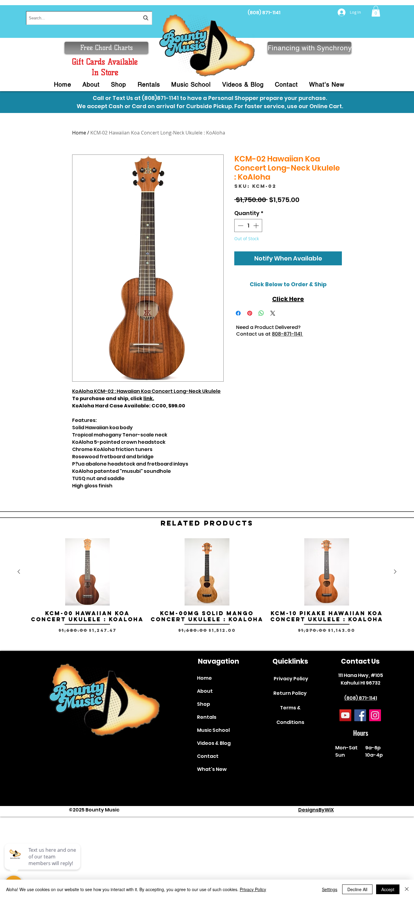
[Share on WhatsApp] (261, 313)
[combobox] (89, 18)
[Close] (406, 889)
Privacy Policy (291, 678)
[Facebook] (360, 715)
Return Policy (290, 693)
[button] (375, 11)
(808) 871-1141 (264, 12)
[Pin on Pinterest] (249, 313)
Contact (208, 756)
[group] (207, 592)
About (205, 691)
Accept (387, 889)
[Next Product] (395, 571)
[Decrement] (240, 225)
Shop (203, 704)
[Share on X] (272, 313)
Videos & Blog (214, 743)
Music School (213, 730)
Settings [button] (329, 889)
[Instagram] (375, 715)
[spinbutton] (248, 225)
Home (79, 132)
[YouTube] (345, 715)
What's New (212, 769)
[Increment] (256, 225)
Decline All (357, 889)
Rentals (206, 717)
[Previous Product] (18, 571)
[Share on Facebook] (238, 313)
